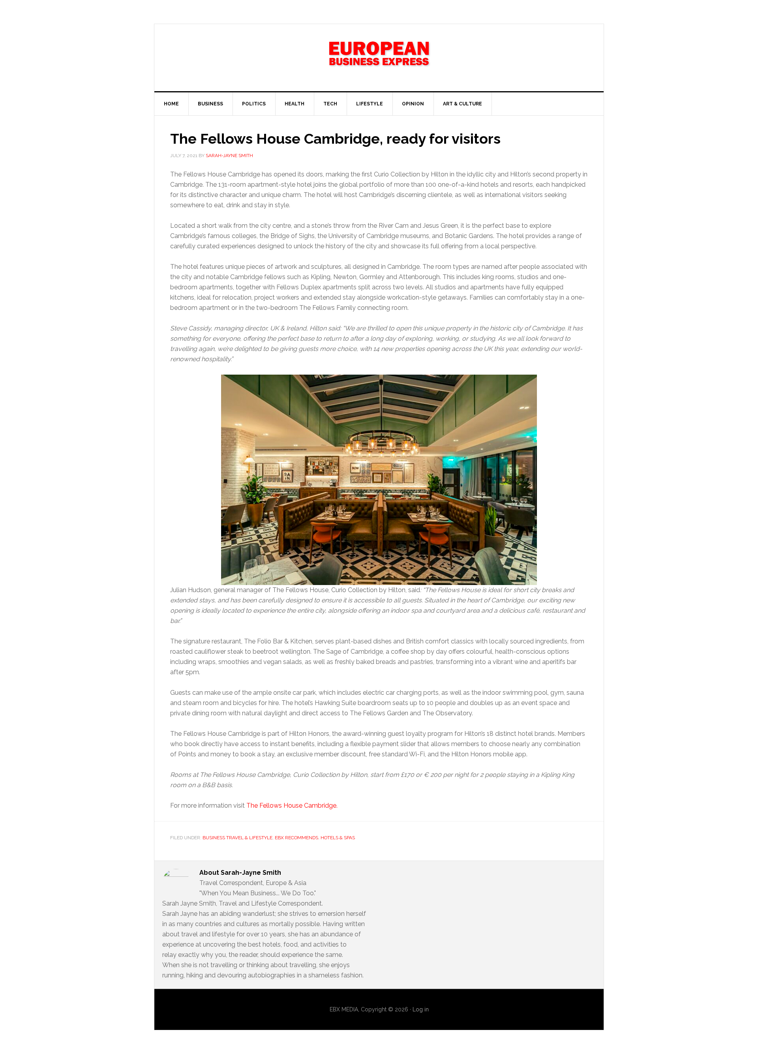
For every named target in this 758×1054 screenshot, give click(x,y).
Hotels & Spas (338, 837)
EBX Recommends (296, 837)
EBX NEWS (379, 57)
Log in (421, 1009)
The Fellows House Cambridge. (292, 805)
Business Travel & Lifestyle (237, 837)
